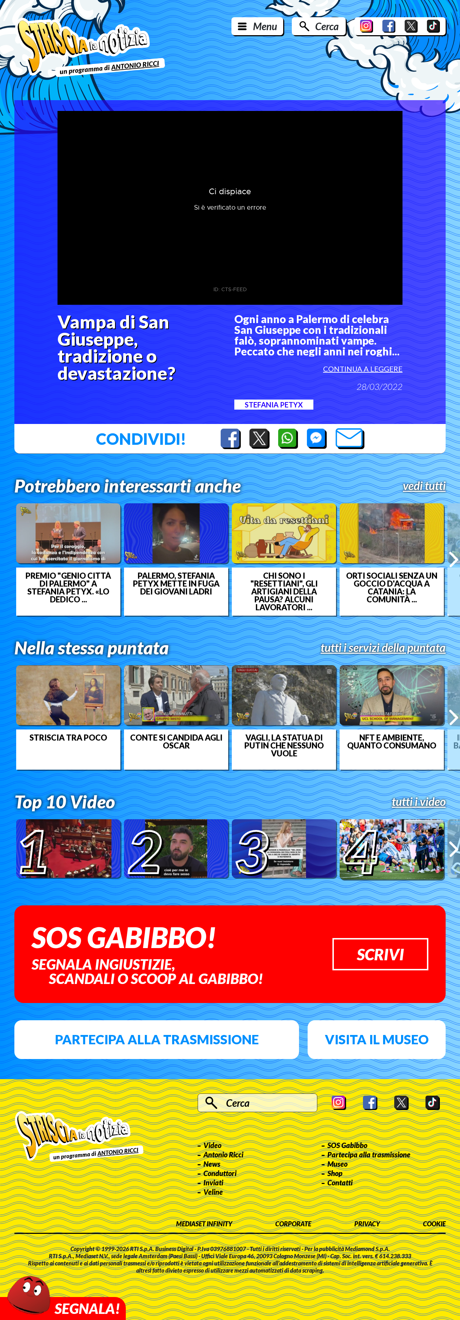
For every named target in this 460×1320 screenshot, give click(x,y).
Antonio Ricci (223, 1154)
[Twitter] (411, 26)
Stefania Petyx (274, 404)
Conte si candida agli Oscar (176, 742)
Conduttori (219, 1173)
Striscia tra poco (68, 738)
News (211, 1164)
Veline (213, 1192)
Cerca (327, 26)
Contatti (340, 1182)
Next (453, 559)
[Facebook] (388, 26)
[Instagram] (366, 26)
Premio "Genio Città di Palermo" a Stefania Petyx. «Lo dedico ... (68, 587)
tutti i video (419, 801)
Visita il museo (377, 1039)
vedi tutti (424, 485)
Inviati (213, 1182)
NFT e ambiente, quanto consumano (391, 742)
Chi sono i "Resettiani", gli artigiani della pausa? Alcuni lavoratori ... (284, 591)
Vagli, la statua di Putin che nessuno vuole (284, 745)
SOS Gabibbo (347, 1145)
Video (212, 1145)
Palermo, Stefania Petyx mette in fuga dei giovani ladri (176, 584)
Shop (334, 1173)
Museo (337, 1164)
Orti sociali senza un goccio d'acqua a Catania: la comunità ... (391, 587)
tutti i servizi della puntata (383, 647)
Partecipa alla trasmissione (157, 1039)
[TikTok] (433, 26)
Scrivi (380, 954)
